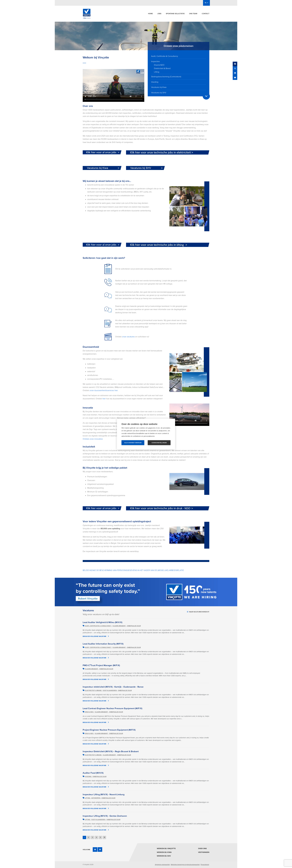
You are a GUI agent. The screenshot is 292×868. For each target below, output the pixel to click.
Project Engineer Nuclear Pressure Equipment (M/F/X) (109, 730)
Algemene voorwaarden (162, 864)
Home (150, 14)
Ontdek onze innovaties (93, 439)
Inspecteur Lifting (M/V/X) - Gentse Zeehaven (105, 816)
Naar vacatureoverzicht (199, 612)
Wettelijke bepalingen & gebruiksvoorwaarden (185, 864)
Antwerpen (96, 798)
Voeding (154, 82)
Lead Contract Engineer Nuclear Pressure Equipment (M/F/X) (112, 708)
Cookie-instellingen (159, 442)
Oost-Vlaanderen (110, 690)
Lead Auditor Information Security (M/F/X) (103, 644)
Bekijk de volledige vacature (95, 636)
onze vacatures (128, 336)
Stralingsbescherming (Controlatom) (166, 76)
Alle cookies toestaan (132, 442)
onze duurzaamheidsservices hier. (104, 390)
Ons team (193, 14)
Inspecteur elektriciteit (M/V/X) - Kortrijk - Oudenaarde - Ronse (113, 687)
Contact (205, 14)
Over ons (202, 848)
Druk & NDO (159, 65)
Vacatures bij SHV (158, 92)
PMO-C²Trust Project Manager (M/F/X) (101, 665)
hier (104, 398)
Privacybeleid (205, 864)
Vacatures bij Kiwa (158, 87)
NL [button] (206, 3)
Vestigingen (203, 852)
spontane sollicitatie (175, 14)
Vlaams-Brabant (119, 626)
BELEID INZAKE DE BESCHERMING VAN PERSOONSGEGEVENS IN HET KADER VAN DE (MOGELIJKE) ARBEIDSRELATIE (133, 570)
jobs (159, 14)
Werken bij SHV (164, 856)
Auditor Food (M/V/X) (93, 773)
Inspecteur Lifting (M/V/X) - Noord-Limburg (103, 794)
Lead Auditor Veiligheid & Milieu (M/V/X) (102, 622)
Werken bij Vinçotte (166, 848)
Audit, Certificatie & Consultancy (164, 56)
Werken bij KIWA (164, 852)
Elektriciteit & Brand (162, 68)
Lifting (156, 72)
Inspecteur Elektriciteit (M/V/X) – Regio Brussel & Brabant (111, 751)
